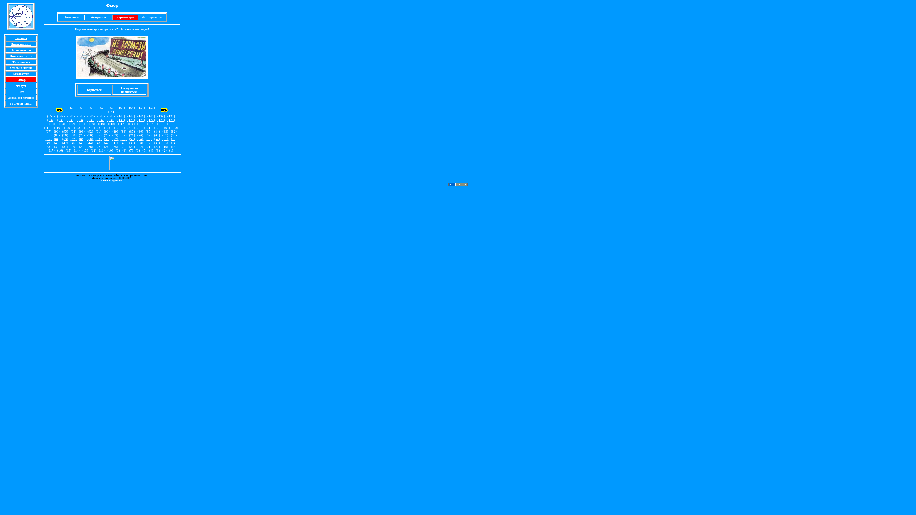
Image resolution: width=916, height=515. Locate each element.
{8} (124, 150)
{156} (111, 108)
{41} (115, 143)
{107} (88, 127)
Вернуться (94, 90)
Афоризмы (98, 17)
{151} (112, 111)
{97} (48, 131)
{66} (174, 135)
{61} (82, 139)
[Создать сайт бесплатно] (458, 185)
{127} (151, 120)
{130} (121, 120)
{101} (148, 127)
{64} (57, 139)
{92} (90, 131)
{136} (61, 120)
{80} (57, 135)
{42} (107, 143)
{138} (171, 116)
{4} (151, 150)
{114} (151, 124)
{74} (107, 135)
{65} (48, 139)
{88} (123, 131)
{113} (161, 124)
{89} (115, 131)
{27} (98, 147)
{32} (57, 147)
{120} (91, 124)
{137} (51, 120)
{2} (164, 150)
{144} (111, 116)
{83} (165, 131)
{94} (73, 131)
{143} (121, 116)
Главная (21, 38)
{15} (68, 150)
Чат (21, 91)
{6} (137, 150)
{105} (108, 127)
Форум (21, 86)
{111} (48, 127)
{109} (68, 127)
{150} (51, 116)
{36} (157, 143)
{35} (165, 143)
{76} (90, 135)
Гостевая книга (21, 103)
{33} (48, 147)
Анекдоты (72, 17)
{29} (82, 147)
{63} (65, 139)
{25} (115, 147)
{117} (121, 124)
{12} (93, 150)
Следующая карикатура (129, 89)
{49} (48, 143)
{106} (98, 127)
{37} (149, 143)
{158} (91, 108)
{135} (71, 120)
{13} (85, 150)
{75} (98, 135)
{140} (151, 116)
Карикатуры (125, 17)
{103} (128, 127)
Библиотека (21, 74)
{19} (165, 147)
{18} (174, 147)
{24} (123, 147)
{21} (149, 147)
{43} (98, 143)
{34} (174, 143)
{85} (149, 131)
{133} (91, 120)
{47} (65, 143)
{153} (141, 108)
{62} (73, 139)
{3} (158, 150)
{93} (82, 131)
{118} (111, 124)
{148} (71, 116)
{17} (52, 150)
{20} (157, 147)
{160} (71, 108)
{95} (65, 131)
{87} (132, 131)
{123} (61, 124)
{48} (57, 143)
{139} (161, 116)
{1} (171, 150)
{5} (144, 150)
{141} (141, 116)
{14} (77, 150)
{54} (140, 139)
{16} (60, 150)
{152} (151, 108)
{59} (98, 139)
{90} (107, 131)
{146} (91, 116)
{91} (98, 131)
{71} (132, 135)
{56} (123, 139)
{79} (65, 135)
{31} (65, 147)
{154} (131, 108)
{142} (131, 116)
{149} (61, 116)
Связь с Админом (111, 180)
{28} (90, 147)
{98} (175, 127)
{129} (131, 120)
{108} (78, 127)
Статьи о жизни (21, 68)
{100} (158, 127)
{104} (118, 127)
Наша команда (21, 50)
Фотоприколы (152, 17)
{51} (165, 139)
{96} (57, 131)
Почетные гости (21, 56)
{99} (167, 127)
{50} (174, 139)
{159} (81, 108)
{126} (161, 120)
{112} (171, 124)
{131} (111, 120)
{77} (82, 135)
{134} (81, 120)
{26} (107, 147)
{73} (115, 135)
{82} (174, 131)
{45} (82, 143)
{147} (81, 116)
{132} (101, 120)
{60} (90, 139)
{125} (171, 120)
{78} (73, 135)
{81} (48, 135)
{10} (110, 150)
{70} (140, 135)
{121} (81, 124)
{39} (132, 143)
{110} (58, 127)
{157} (101, 108)
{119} (101, 124)
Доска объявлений (21, 97)
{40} (123, 143)
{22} (140, 147)
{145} (101, 116)
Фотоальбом (21, 62)
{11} (102, 150)
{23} (132, 147)
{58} (107, 139)
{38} (140, 143)
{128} (141, 120)
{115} (141, 124)
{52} (157, 139)
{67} (165, 135)
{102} (138, 127)
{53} (149, 139)
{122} (71, 124)
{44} (90, 143)
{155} (121, 108)
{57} (115, 139)
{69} (149, 135)
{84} (157, 131)
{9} (117, 150)
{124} (51, 124)
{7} (131, 150)
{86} (140, 131)
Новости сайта (21, 44)
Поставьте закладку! (134, 29)
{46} (73, 143)
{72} (123, 135)
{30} (73, 147)
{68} (157, 135)
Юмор (21, 80)
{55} (132, 139)
